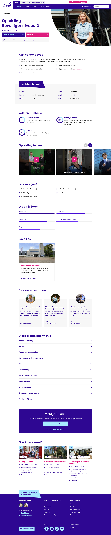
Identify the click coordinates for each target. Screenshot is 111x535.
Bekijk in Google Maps (28, 278)
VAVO (23, 2)
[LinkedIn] (52, 529)
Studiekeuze (26, 6)
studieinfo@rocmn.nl (58, 429)
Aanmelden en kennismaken (31, 358)
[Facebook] (46, 529)
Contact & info (87, 6)
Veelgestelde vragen (75, 509)
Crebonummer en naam (29, 393)
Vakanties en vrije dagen (50, 515)
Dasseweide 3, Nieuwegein (30, 266)
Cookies (72, 527)
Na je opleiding (25, 387)
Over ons (46, 504)
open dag (83, 2)
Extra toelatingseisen (28, 375)
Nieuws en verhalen (75, 512)
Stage (21, 346)
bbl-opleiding (78, 69)
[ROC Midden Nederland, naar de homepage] (6, 4)
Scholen (40, 6)
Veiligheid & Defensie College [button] (74, 172)
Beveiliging (7, 14)
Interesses (33, 6)
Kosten (22, 364)
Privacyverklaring (74, 524)
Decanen (46, 509)
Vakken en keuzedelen (28, 352)
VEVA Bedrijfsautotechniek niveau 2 (79, 463)
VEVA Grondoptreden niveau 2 (55, 462)
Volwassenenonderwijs (36, 2)
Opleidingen (18, 6)
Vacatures (47, 512)
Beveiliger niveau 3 (26, 462)
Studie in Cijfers (25, 399)
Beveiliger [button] (36, 172)
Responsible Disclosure (76, 530)
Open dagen (73, 504)
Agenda (48, 6)
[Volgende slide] (90, 145)
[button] (74, 95)
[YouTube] (62, 529)
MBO (16, 2)
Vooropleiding (24, 381)
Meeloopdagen (25, 370)
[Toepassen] (107, 6)
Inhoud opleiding (26, 340)
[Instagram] (57, 529)
